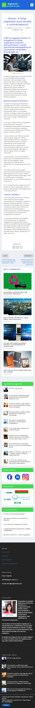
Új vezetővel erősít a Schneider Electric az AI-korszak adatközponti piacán (20, 445)
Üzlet (21, 30)
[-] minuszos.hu (11, 509)
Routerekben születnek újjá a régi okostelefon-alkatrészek (15, 293)
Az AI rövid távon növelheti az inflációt (16, 524)
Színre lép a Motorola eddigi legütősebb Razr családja (17, 371)
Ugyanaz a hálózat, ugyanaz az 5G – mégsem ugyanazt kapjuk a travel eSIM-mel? (20, 453)
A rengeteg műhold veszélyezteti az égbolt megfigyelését (17, 529)
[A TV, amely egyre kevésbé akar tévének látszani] (6, 429)
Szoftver (27, 28)
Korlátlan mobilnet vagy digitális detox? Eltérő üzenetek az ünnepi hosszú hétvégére (19, 405)
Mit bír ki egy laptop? (15, 388)
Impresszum (6, 552)
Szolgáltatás (15, 30)
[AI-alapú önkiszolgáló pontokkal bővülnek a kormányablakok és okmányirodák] (18, 332)
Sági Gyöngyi (9, 615)
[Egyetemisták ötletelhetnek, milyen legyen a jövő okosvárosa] (18, 306)
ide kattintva (8, 702)
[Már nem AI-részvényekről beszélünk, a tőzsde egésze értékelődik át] (6, 421)
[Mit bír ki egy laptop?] (6, 389)
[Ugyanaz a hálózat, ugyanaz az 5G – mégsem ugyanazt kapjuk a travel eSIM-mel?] (6, 453)
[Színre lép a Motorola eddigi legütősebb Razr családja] (18, 359)
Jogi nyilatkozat (7, 560)
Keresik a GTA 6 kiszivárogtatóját (14, 514)
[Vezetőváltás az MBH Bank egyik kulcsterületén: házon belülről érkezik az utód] (6, 397)
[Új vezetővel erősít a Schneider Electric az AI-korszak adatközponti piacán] (6, 445)
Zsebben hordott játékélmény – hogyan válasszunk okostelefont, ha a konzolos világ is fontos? (19, 437)
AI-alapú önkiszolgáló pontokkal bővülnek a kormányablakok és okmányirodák (15, 344)
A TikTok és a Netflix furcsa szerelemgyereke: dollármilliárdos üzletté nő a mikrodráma (19, 461)
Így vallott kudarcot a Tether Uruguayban (17, 535)
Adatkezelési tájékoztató (10, 563)
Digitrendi (9, 28)
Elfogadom (6, 705)
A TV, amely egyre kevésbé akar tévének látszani (19, 429)
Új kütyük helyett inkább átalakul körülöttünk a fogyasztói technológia (19, 413)
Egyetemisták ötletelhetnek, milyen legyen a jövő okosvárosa (16, 318)
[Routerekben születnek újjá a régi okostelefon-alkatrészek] (18, 281)
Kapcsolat (5, 556)
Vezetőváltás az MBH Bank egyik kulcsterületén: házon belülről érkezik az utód (19, 397)
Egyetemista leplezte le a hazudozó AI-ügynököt (16, 519)
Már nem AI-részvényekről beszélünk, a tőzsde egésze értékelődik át (17, 421)
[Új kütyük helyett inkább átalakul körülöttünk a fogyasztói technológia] (6, 413)
